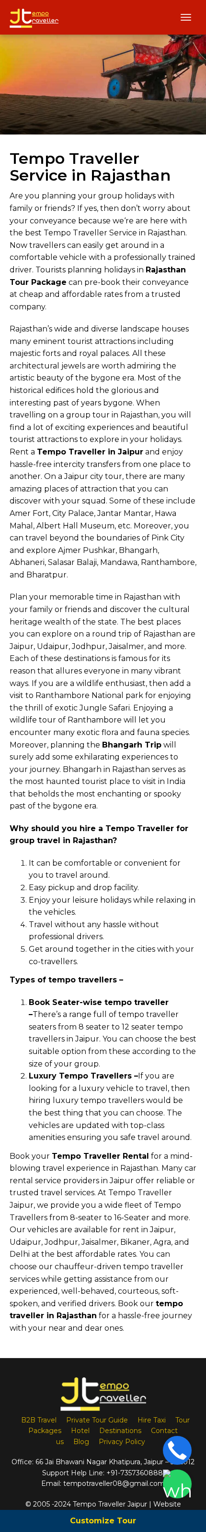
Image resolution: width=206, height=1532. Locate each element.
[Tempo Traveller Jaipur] (34, 17)
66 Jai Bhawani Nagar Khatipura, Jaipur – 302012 (115, 1462)
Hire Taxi (151, 1420)
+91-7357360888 (134, 1473)
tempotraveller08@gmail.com (114, 1483)
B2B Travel (39, 1420)
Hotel (80, 1430)
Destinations (120, 1430)
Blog (81, 1441)
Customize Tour (103, 1520)
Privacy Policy (122, 1441)
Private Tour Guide (97, 1420)
